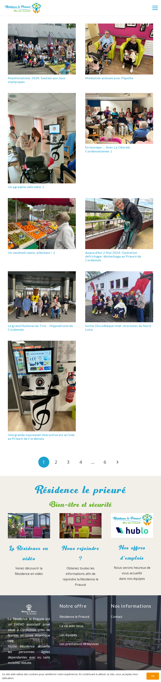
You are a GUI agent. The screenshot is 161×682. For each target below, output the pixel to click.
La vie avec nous (71, 626)
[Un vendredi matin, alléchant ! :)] (42, 223)
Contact (116, 617)
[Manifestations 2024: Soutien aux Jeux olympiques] (42, 49)
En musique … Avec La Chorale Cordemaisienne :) (107, 149)
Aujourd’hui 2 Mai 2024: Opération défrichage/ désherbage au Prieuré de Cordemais (113, 256)
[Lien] (22, 8)
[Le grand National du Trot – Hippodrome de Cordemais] (42, 296)
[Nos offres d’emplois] (132, 526)
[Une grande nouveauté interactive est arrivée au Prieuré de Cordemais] (42, 386)
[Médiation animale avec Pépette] (119, 49)
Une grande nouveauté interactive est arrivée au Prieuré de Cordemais (41, 436)
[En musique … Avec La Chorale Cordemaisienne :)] (119, 118)
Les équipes (68, 635)
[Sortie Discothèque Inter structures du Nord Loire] (119, 296)
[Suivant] (117, 462)
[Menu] (155, 8)
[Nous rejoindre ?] (80, 526)
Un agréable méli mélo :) (26, 187)
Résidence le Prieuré (74, 617)
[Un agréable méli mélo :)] (42, 138)
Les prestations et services (79, 644)
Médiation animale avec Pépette (109, 78)
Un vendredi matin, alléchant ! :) (31, 252)
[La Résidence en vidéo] (29, 526)
